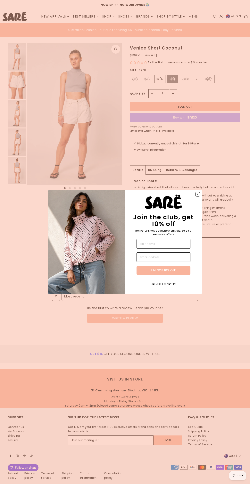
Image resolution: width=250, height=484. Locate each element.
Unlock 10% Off (163, 270)
